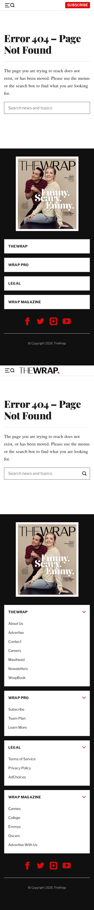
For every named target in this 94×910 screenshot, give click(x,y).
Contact (14, 641)
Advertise (16, 632)
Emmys (14, 826)
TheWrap (18, 246)
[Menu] (9, 5)
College (14, 817)
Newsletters (18, 668)
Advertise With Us (22, 845)
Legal (14, 283)
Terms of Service (22, 759)
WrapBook (17, 677)
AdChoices (17, 777)
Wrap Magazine (24, 302)
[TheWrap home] (39, 370)
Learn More (17, 727)
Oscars (14, 835)
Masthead (16, 659)
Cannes (14, 808)
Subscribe (77, 5)
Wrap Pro (18, 265)
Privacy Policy (19, 768)
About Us (15, 623)
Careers (14, 650)
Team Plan (17, 718)
